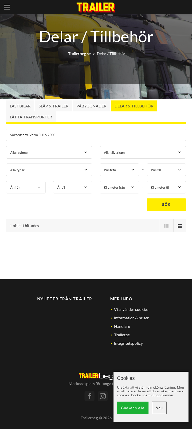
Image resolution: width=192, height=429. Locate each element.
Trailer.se (122, 334)
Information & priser (131, 317)
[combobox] (49, 152)
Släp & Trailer (53, 105)
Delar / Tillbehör (111, 53)
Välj (159, 408)
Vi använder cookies (131, 309)
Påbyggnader (91, 105)
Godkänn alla (132, 408)
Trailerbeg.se (79, 53)
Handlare (122, 326)
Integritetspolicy (128, 343)
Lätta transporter (31, 116)
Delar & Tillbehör (133, 105)
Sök (166, 204)
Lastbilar (20, 105)
